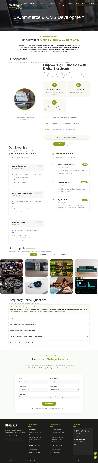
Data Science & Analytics (58, 434)
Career (84, 3)
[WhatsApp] (21, 439)
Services (40, 3)
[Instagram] (10, 439)
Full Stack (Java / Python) (58, 432)
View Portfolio (73, 143)
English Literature (33, 441)
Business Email (54, 378)
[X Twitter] (13, 440)
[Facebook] (6, 439)
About (32, 3)
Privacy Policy (81, 460)
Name (20, 378)
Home (25, 3)
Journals (70, 3)
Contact (91, 3)
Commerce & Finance (34, 439)
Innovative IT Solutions (10, 430)
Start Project (59, 143)
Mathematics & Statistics (35, 434)
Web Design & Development (59, 441)
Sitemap (88, 460)
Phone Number (23, 386)
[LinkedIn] (17, 440)
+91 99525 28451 (80, 441)
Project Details (22, 394)
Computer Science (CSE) (35, 432)
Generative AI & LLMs (57, 439)
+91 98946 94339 (80, 439)
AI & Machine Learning (57, 437)
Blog (77, 3)
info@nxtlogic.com (81, 444)
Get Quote (49, 404)
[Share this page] (95, 453)
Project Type (53, 386)
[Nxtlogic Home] (15, 6)
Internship (53, 3)
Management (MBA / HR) (35, 437)
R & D (46, 5)
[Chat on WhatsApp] (95, 457)
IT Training (61, 4)
